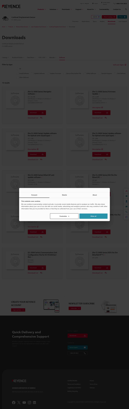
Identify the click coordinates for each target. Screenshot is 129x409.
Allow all (93, 216)
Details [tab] (64, 195)
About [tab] (95, 195)
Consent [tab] (34, 195)
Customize (63, 216)
